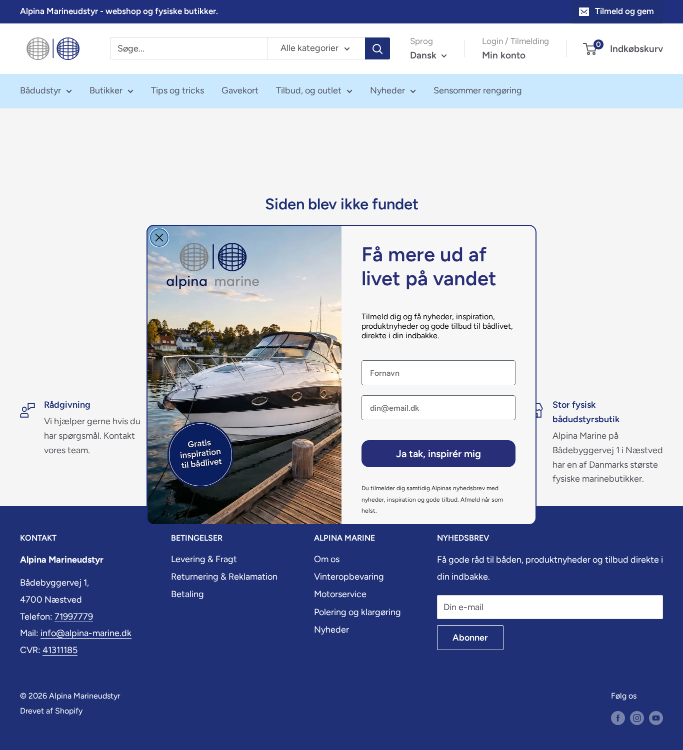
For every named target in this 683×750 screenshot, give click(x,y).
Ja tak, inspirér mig (438, 454)
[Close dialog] (159, 237)
